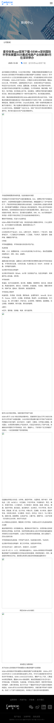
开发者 (31, 699)
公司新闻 (7, 42)
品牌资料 (13, 699)
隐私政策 (36, 716)
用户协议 (17, 716)
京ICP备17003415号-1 (38, 719)
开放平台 (23, 699)
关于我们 (40, 699)
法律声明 (27, 716)
